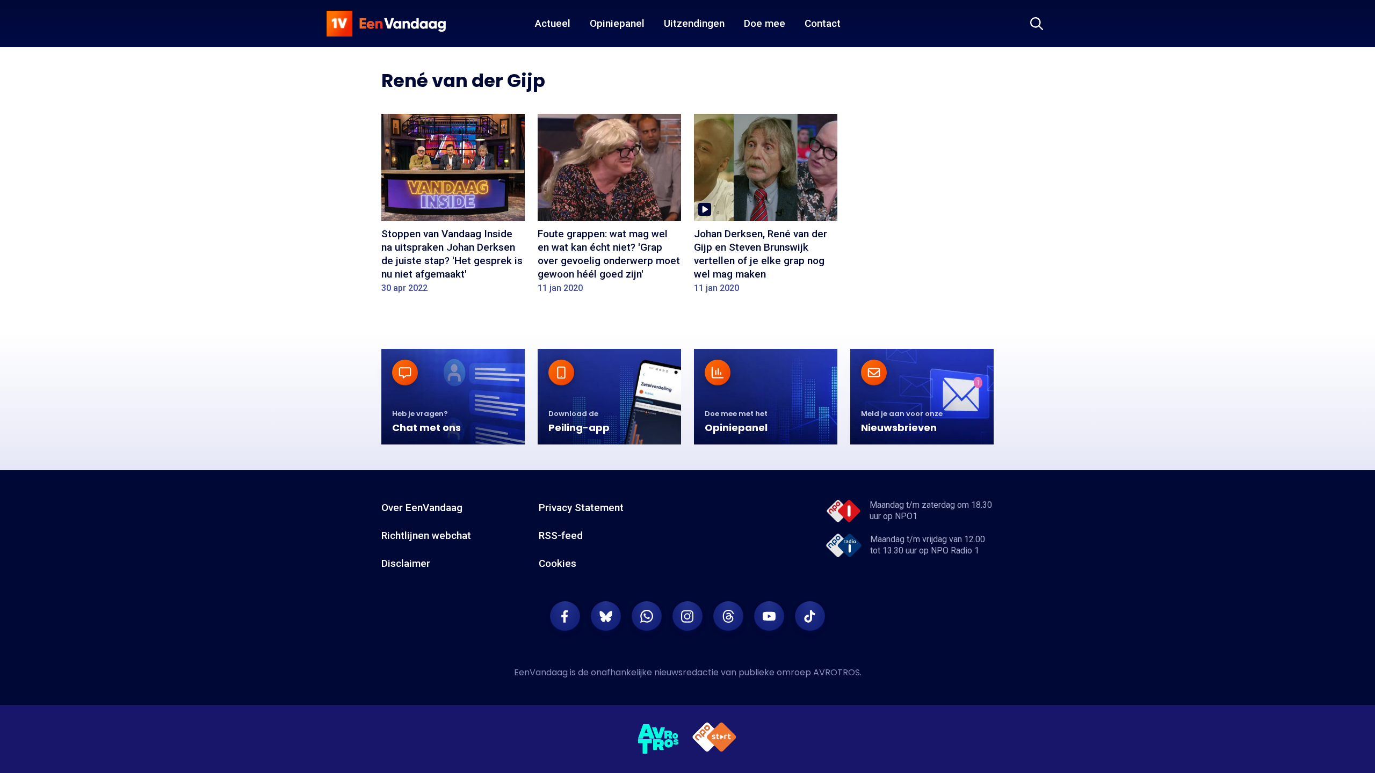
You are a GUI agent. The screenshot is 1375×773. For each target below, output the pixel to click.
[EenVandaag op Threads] (728, 616)
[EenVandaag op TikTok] (810, 616)
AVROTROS (836, 672)
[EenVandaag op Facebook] (565, 616)
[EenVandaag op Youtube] (769, 616)
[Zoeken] (1036, 24)
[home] (386, 24)
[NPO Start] (714, 739)
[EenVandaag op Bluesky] (606, 616)
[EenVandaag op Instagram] (687, 616)
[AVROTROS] (658, 739)
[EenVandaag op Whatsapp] (647, 616)
